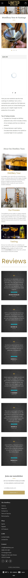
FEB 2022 (14, 328)
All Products (4, 529)
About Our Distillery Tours (14, 149)
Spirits (3, 524)
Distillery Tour (14, 173)
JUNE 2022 (14, 360)
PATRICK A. (14, 460)
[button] (11, 50)
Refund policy (5, 516)
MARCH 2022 (14, 394)
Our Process (14, 210)
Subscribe (13, 492)
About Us (4, 508)
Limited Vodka (5, 537)
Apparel (3, 526)
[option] (14, 35)
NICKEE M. (14, 327)
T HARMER (14, 393)
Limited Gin (4, 539)
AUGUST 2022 (14, 428)
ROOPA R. (14, 426)
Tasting (14, 242)
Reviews (14, 261)
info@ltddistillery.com (7, 547)
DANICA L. (14, 359)
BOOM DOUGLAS (14, 294)
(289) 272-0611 (5, 550)
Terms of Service (6, 513)
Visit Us (3, 506)
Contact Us (4, 511)
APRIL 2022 (14, 296)
